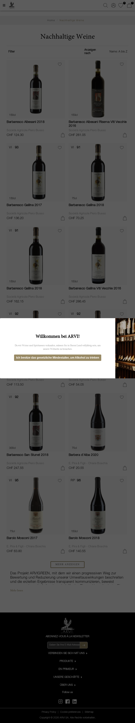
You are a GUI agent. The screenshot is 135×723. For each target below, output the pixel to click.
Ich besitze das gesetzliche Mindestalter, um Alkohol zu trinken (57, 357)
